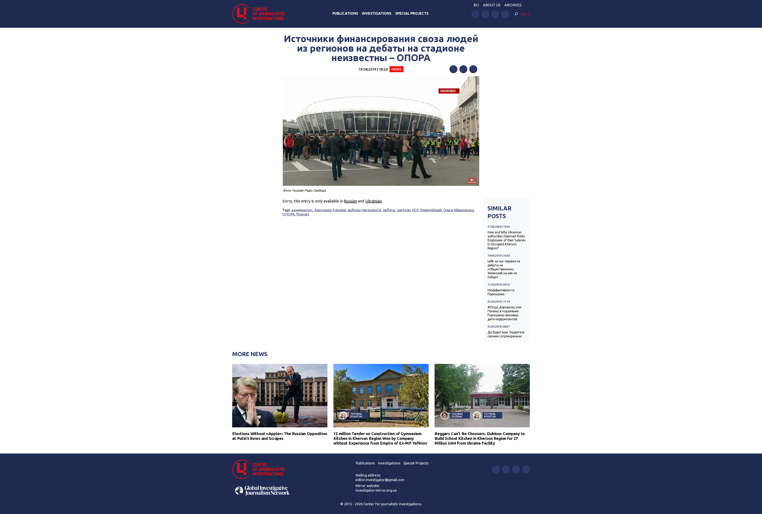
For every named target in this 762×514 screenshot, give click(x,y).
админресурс (302, 210)
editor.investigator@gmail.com (380, 480)
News (396, 69)
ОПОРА (288, 214)
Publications (345, 13)
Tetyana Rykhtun (356, 415)
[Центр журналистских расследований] (260, 14)
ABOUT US (491, 5)
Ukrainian (373, 201)
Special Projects (411, 13)
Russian (350, 201)
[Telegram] (473, 69)
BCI (476, 5)
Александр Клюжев (330, 210)
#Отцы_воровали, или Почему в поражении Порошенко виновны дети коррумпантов (504, 313)
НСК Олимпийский (427, 210)
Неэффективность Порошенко (501, 292)
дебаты (389, 210)
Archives (512, 5)
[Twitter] (463, 69)
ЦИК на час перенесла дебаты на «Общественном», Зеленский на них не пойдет (504, 269)
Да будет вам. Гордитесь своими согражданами (506, 334)
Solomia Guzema (457, 415)
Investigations (376, 13)
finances (302, 214)
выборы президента (364, 210)
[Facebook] (453, 69)
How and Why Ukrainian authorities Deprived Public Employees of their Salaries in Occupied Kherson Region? (507, 240)
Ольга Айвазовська (458, 210)
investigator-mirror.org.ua (376, 490)
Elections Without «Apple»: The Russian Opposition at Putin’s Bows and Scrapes (279, 436)
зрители (403, 210)
